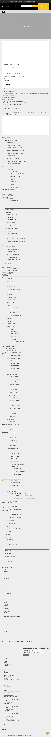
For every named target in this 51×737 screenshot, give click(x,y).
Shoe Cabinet (9, 548)
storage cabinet (10, 558)
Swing (9, 531)
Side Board (8, 550)
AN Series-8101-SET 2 (7, 424)
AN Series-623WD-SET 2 (8, 346)
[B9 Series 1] (26, 572)
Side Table (8, 553)
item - (43, 6)
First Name (25, 650)
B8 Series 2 (6, 631)
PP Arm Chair (9, 534)
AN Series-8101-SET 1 (7, 502)
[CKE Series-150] (26, 587)
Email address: (26, 652)
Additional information (9, 91)
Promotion (8, 537)
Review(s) (12, 67)
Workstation (11, 523)
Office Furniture (13, 544)
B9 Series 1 (6, 578)
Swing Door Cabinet (16, 517)
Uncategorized (9, 561)
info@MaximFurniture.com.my (10, 722)
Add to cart (6, 80)
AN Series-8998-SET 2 (7, 189)
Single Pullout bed (10, 556)
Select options (5, 197)
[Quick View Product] (2, 185)
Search (35, 5)
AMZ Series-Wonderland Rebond (12, 616)
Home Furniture (12, 542)
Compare (6, 82)
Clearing (10, 539)
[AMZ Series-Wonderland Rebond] (26, 606)
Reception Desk (12, 520)
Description (6, 88)
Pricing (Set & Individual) (9, 76)
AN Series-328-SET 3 (7, 267)
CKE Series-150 (7, 593)
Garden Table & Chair (14, 528)
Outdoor (7, 526)
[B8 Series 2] (26, 625)
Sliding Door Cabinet (17, 514)
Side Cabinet (14, 512)
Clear (24, 76)
